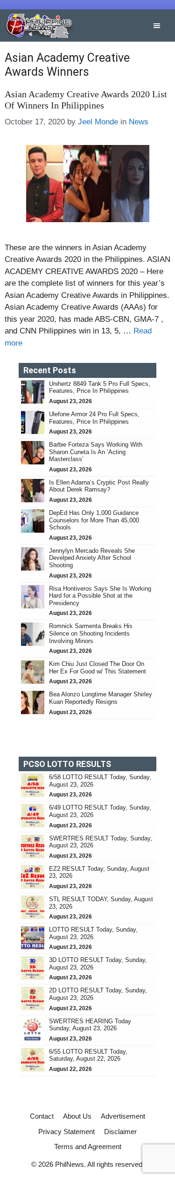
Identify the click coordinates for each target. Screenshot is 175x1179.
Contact (42, 1116)
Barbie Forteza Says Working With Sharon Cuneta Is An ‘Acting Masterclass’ (95, 452)
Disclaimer (120, 1132)
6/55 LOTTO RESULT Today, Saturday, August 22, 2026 (88, 1055)
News (138, 121)
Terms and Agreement (87, 1146)
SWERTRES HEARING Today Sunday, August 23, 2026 (90, 1025)
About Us (77, 1116)
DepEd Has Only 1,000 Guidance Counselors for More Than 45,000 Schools (94, 520)
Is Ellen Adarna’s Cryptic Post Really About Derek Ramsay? (99, 486)
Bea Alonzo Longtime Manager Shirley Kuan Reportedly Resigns (100, 698)
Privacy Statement (66, 1132)
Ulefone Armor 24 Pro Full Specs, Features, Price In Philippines (94, 418)
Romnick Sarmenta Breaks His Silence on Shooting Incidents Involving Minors (91, 633)
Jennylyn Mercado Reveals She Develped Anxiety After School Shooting (92, 558)
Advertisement (123, 1116)
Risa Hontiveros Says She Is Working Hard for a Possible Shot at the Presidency (100, 596)
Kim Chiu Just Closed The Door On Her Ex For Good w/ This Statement (97, 667)
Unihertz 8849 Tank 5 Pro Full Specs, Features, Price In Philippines (99, 387)
